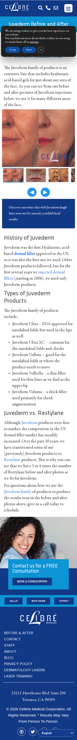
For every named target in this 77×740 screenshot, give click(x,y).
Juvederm (29, 423)
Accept (12, 50)
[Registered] (21, 732)
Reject (29, 50)
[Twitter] (33, 732)
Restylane (12, 460)
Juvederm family (17, 492)
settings (34, 42)
